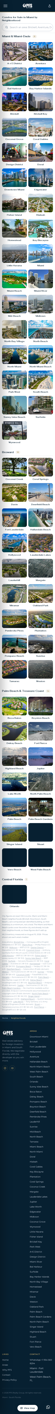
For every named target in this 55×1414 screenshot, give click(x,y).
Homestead (35, 964)
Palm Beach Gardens (11, 988)
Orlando (34, 1081)
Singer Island (33, 996)
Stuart (37, 1004)
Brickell (34, 1041)
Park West (35, 1246)
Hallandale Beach (39, 1061)
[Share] (49, 6)
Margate (5, 977)
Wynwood (35, 1226)
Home (5, 1018)
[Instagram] (5, 1068)
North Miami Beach (40, 1066)
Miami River (27, 945)
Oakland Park (37, 1306)
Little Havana (8, 956)
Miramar (34, 1291)
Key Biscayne (36, 1171)
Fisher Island (40, 956)
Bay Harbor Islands (39, 1276)
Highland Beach (28, 999)
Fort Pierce (39, 1007)
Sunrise (41, 972)
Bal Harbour (36, 1266)
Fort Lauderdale (38, 1046)
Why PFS (7, 1370)
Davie (33, 1296)
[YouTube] (12, 1068)
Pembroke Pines (38, 1116)
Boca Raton (36, 1091)
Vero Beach (36, 1346)
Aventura (34, 1056)
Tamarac (34, 1141)
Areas (5, 1365)
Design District (37, 947)
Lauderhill (35, 1121)
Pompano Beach (23, 966)
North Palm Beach (40, 994)
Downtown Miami (39, 1036)
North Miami (36, 1151)
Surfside (11, 961)
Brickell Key (19, 942)
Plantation (35, 1176)
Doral (32, 1156)
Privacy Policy (9, 1380)
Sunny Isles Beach (33, 958)
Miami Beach (36, 1146)
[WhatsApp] (48, 1407)
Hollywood (35, 1051)
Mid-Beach (35, 1131)
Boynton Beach (35, 983)
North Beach (36, 1136)
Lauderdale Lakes (38, 1196)
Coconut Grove (33, 950)
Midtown (13, 947)
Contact (6, 1375)
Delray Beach (36, 980)
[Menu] (5, 6)
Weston (5, 972)
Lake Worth (18, 1002)
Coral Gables (36, 1166)
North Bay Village (39, 1281)
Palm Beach (43, 977)
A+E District (36, 1251)
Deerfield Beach (14, 969)
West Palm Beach (39, 1071)
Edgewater (35, 1211)
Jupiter (20, 985)
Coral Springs (37, 1181)
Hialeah (33, 1161)
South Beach (36, 1076)
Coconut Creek (23, 975)
